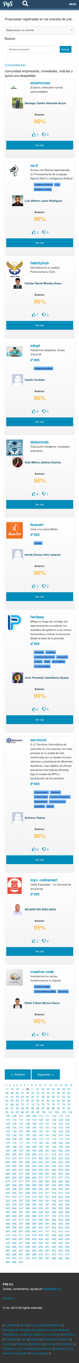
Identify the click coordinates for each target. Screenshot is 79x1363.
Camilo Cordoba (35, 380)
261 (47, 1173)
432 (54, 1239)
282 (54, 1181)
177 (21, 1143)
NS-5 (34, 165)
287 (21, 1185)
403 (61, 1227)
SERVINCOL (38, 739)
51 (58, 1096)
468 (27, 1254)
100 (44, 1112)
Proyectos (22, 1344)
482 (54, 1258)
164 (67, 1135)
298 (27, 1189)
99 (38, 1112)
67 (7, 1104)
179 (34, 1143)
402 (54, 1227)
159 (34, 1135)
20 (27, 1089)
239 (34, 1166)
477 (21, 1258)
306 (14, 1193)
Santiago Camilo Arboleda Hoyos (45, 103)
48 (43, 1096)
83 (22, 1108)
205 (8, 1154)
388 (27, 1223)
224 (67, 1158)
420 (41, 1235)
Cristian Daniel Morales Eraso (43, 283)
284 (67, 1181)
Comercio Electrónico (44, 657)
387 (21, 1223)
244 (67, 1166)
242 (54, 1166)
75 (48, 1104)
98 (32, 1112)
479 (34, 1258)
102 (57, 1112)
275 (8, 1181)
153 (61, 1131)
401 (47, 1227)
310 (41, 1193)
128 (27, 1123)
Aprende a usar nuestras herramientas (28, 1348)
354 (67, 1208)
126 (14, 1123)
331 (47, 1200)
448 (27, 1246)
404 (67, 1227)
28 (7, 1093)
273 (61, 1177)
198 (27, 1150)
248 (27, 1170)
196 (14, 1150)
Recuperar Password (56, 1339)
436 (14, 1243)
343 (61, 1204)
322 (54, 1196)
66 (69, 1100)
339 (34, 1204)
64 (58, 1100)
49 (48, 1096)
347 (21, 1208)
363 (61, 1212)
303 (61, 1189)
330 (41, 1200)
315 (8, 1196)
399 (34, 1227)
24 (53, 1089)
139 (34, 1127)
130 (41, 1123)
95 (17, 1112)
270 (41, 1177)
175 (8, 1143)
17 (7, 1089)
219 (34, 1158)
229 (34, 1162)
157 (21, 1135)
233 (61, 1162)
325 (8, 1200)
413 (61, 1231)
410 (41, 1231)
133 (61, 1123)
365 (8, 1216)
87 (43, 1108)
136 (14, 1127)
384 (67, 1219)
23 (48, 1089)
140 (41, 1127)
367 (21, 1216)
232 (54, 1162)
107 (21, 1116)
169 (34, 1139)
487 (21, 1262)
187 (21, 1146)
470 (41, 1254)
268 (27, 1177)
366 (14, 1216)
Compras (50, 652)
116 (14, 1120)
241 (47, 1166)
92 (69, 1108)
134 (67, 1123)
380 (41, 1219)
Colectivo (10, 1325)
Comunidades (40, 1353)
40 (69, 1093)
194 (67, 1146)
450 (41, 1246)
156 (14, 1135)
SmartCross (40, 82)
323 (61, 1196)
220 (41, 1158)
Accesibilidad (58, 661)
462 (54, 1250)
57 (22, 1100)
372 (54, 1216)
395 (8, 1227)
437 (21, 1243)
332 (54, 1200)
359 (34, 1212)
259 (34, 1173)
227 (21, 1162)
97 (27, 1112)
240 (41, 1166)
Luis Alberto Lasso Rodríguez (43, 200)
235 (8, 1166)
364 (67, 1212)
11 (45, 1085)
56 (17, 1100)
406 (14, 1231)
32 (27, 1093)
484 (67, 1258)
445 (8, 1246)
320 (41, 1196)
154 (67, 1131)
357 (21, 1212)
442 (54, 1243)
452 (54, 1246)
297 (21, 1189)
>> (32, 1089)
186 (14, 1146)
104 (70, 1112)
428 (27, 1239)
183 (61, 1143)
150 (41, 1131)
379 (34, 1219)
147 (21, 1131)
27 (69, 1089)
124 (67, 1120)
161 (47, 1135)
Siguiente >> (45, 1074)
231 (47, 1162)
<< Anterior (18, 1074)
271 (47, 1177)
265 (8, 1177)
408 (27, 1231)
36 (48, 1093)
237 (21, 1166)
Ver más (39, 145)
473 (61, 1254)
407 (21, 1231)
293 (61, 1185)
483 (61, 1258)
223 (61, 1158)
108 (27, 1116)
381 (47, 1219)
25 (58, 1089)
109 (34, 1116)
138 (27, 1127)
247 (21, 1170)
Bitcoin (50, 806)
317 (21, 1196)
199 (34, 1150)
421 (47, 1235)
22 (43, 1089)
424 (67, 1235)
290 (41, 1185)
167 (21, 1139)
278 (27, 1181)
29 (12, 1093)
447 (21, 1246)
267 (21, 1177)
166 (14, 1139)
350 (41, 1208)
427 (21, 1239)
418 (27, 1235)
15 (66, 1085)
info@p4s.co (52, 1289)
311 (47, 1193)
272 (54, 1177)
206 (14, 1154)
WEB (36, 360)
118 (27, 1120)
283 (61, 1181)
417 (21, 1235)
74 (43, 1104)
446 (14, 1246)
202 (54, 1150)
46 (32, 1096)
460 (41, 1250)
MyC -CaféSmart (44, 879)
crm (57, 184)
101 (50, 1112)
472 (54, 1254)
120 (41, 1120)
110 (41, 1116)
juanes (23, 1325)
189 (34, 1146)
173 (61, 1139)
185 (8, 1146)
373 (61, 1216)
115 (8, 1120)
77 (58, 1104)
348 (27, 1208)
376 (14, 1219)
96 (22, 1112)
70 (22, 1104)
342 (54, 1204)
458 (27, 1250)
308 (27, 1193)
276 (14, 1181)
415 (8, 1235)
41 (7, 1096)
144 (67, 1127)
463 (61, 1250)
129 (34, 1123)
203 (61, 1150)
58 (27, 1100)
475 (8, 1258)
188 (27, 1146)
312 (54, 1193)
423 (61, 1235)
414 (67, 1231)
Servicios (69, 1334)
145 (8, 1131)
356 (14, 1212)
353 (61, 1208)
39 (63, 1093)
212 (54, 1154)
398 (27, 1227)
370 (41, 1216)
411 (47, 1231)
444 (67, 1243)
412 (54, 1231)
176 (14, 1143)
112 (54, 1116)
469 (34, 1254)
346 (14, 1208)
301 (47, 1189)
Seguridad (39, 806)
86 (38, 1108)
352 (54, 1208)
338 (27, 1204)
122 (54, 1120)
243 (61, 1166)
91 (63, 1108)
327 (21, 1200)
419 (34, 1235)
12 (50, 1085)
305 (8, 1193)
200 (41, 1150)
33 (32, 1093)
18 (12, 1089)
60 (38, 1100)
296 (14, 1189)
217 (21, 1158)
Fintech (38, 661)
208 (27, 1154)
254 (67, 1170)
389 (34, 1223)
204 (67, 1150)
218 (27, 1158)
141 (47, 1127)
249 (34, 1170)
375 (8, 1219)
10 (40, 1085)
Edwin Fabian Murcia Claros (42, 1003)
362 (54, 1212)
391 (47, 1223)
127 (21, 1123)
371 (47, 1216)
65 (63, 1100)
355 (8, 1212)
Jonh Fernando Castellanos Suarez (47, 677)
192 (54, 1146)
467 (21, 1254)
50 (53, 1096)
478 (27, 1258)
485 (8, 1262)
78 (63, 1104)
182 (54, 1143)
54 (7, 1100)
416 (14, 1235)
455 (8, 1250)
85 (32, 1108)
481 (47, 1258)
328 (27, 1200)
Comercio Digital (42, 666)
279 (34, 1181)
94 (12, 1112)
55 (12, 1100)
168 (27, 1139)
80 (7, 1108)
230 (41, 1162)
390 (41, 1223)
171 (47, 1139)
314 (67, 1193)
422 (54, 1235)
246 (14, 1170)
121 (47, 1120)
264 (67, 1173)
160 (41, 1135)
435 (8, 1243)
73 (38, 1104)
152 (54, 1131)
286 (14, 1185)
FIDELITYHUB (39, 262)
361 (47, 1212)
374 (67, 1216)
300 (41, 1189)
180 (41, 1143)
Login (24, 1339)
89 (53, 1108)
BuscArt (37, 524)
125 (8, 1123)
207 (21, 1154)
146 (14, 1131)
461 (47, 1250)
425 (8, 1239)
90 (58, 1108)
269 (34, 1177)
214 (67, 1154)
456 (14, 1250)
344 (67, 1204)
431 (47, 1239)
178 (27, 1143)
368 (27, 1216)
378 (27, 1219)
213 (61, 1154)
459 (34, 1250)
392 (54, 1223)
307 (21, 1193)
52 (63, 1096)
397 (21, 1227)
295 (8, 1189)
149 (34, 1131)
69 (17, 1104)
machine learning (43, 189)
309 (34, 1193)
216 (14, 1158)
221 (47, 1158)
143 (61, 1127)
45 (27, 1096)
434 (67, 1239)
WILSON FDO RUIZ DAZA (40, 909)
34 (38, 1093)
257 (21, 1173)
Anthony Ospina (35, 817)
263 (61, 1173)
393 (61, 1223)
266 (14, 1177)
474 (67, 1254)
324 (67, 1196)
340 (41, 1204)
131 (47, 1123)
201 (47, 1150)
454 (67, 1246)
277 (21, 1181)
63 (53, 1100)
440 (41, 1243)
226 (14, 1162)
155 (8, 1135)
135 (8, 1127)
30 (17, 1093)
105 (8, 1116)
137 (21, 1127)
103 (64, 1112)
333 (61, 1200)
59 (32, 1100)
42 (12, 1096)
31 (22, 1093)
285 (8, 1185)
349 (34, 1208)
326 (14, 1200)
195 (8, 1150)
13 (55, 1085)
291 (47, 1185)
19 (17, 1089)
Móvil (47, 661)
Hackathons (66, 1344)
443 (61, 1243)
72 (32, 1104)
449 (34, 1246)
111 (47, 1116)
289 (34, 1185)
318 (27, 1196)
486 (14, 1262)
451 (47, 1246)
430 (41, 1239)
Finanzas (39, 652)
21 (38, 1089)
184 (67, 1143)
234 (67, 1162)
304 (67, 1189)
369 (34, 1216)
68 (12, 1104)
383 (61, 1219)
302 (54, 1189)
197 (21, 1150)
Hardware (55, 792)
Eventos (8, 1344)
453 (61, 1246)
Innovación (62, 657)
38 (58, 1093)
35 (43, 1093)
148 (27, 1131)
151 (47, 1131)
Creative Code (42, 971)
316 (14, 1196)
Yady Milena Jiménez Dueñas (43, 462)
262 (54, 1173)
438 (27, 1243)
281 (47, 1181)
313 (61, 1193)
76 (53, 1104)
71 (27, 1104)
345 (8, 1208)
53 (69, 1096)
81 (12, 1108)
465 (8, 1254)
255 (8, 1173)
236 (14, 1166)
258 (27, 1173)
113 (61, 1116)
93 (7, 1112)
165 (8, 1139)
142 (54, 1127)
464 (67, 1250)
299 (34, 1189)
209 (34, 1154)
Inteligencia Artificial (43, 184)
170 (41, 1139)
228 (27, 1162)
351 (47, 1208)
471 (47, 1254)
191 (47, 1146)
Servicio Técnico (57, 801)
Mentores (37, 1344)
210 (41, 1154)
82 (17, 1108)
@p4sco (8, 1298)
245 (8, 1170)
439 (34, 1243)
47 (38, 1096)
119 (34, 1120)
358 (27, 1212)
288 (27, 1185)
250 (41, 1170)
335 (8, 1204)
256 (14, 1173)
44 (22, 1096)
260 (41, 1173)
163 (61, 1135)
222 (54, 1158)
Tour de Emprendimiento (46, 1325)
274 (67, 1177)
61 (43, 1100)
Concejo (51, 1344)
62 (48, 1100)
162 (54, 1135)
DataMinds (39, 442)
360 (41, 1212)
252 (54, 1170)
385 (8, 1223)
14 (60, 1085)
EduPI (35, 345)
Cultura (38, 543)
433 (61, 1239)
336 (14, 1204)
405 (8, 1231)
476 (14, 1258)
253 (61, 1170)
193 (61, 1146)
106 (14, 1116)
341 (47, 1204)
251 (47, 1170)
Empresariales (41, 792)
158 (27, 1135)
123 (61, 1120)
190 (41, 1146)
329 (34, 1200)
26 (63, 1089)
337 (21, 1204)
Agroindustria (41, 801)
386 (14, 1223)
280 (41, 1181)
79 (69, 1104)
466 (14, 1254)
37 (53, 1093)
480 (41, 1258)
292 (54, 1185)
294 (67, 1185)
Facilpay (37, 616)
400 (41, 1227)
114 (67, 1116)
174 (67, 1139)
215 (8, 1158)
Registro (35, 1339)
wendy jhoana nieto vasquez (43, 554)
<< (22, 1089)
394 (67, 1223)
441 (47, 1243)
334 (67, 1200)
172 (54, 1139)
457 (21, 1250)
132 (54, 1123)
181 (47, 1143)
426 (14, 1239)
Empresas (11, 1339)
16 (71, 1085)
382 (54, 1219)
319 (34, 1196)
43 (17, 1096)
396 (14, 1227)
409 (34, 1231)
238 (27, 1166)
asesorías (63, 991)
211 (47, 1154)
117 (21, 1120)
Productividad (41, 797)
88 (48, 1108)
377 (21, 1219)
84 (27, 1108)
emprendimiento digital (45, 991)
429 (34, 1239)
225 (8, 1162)
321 (47, 1196)
